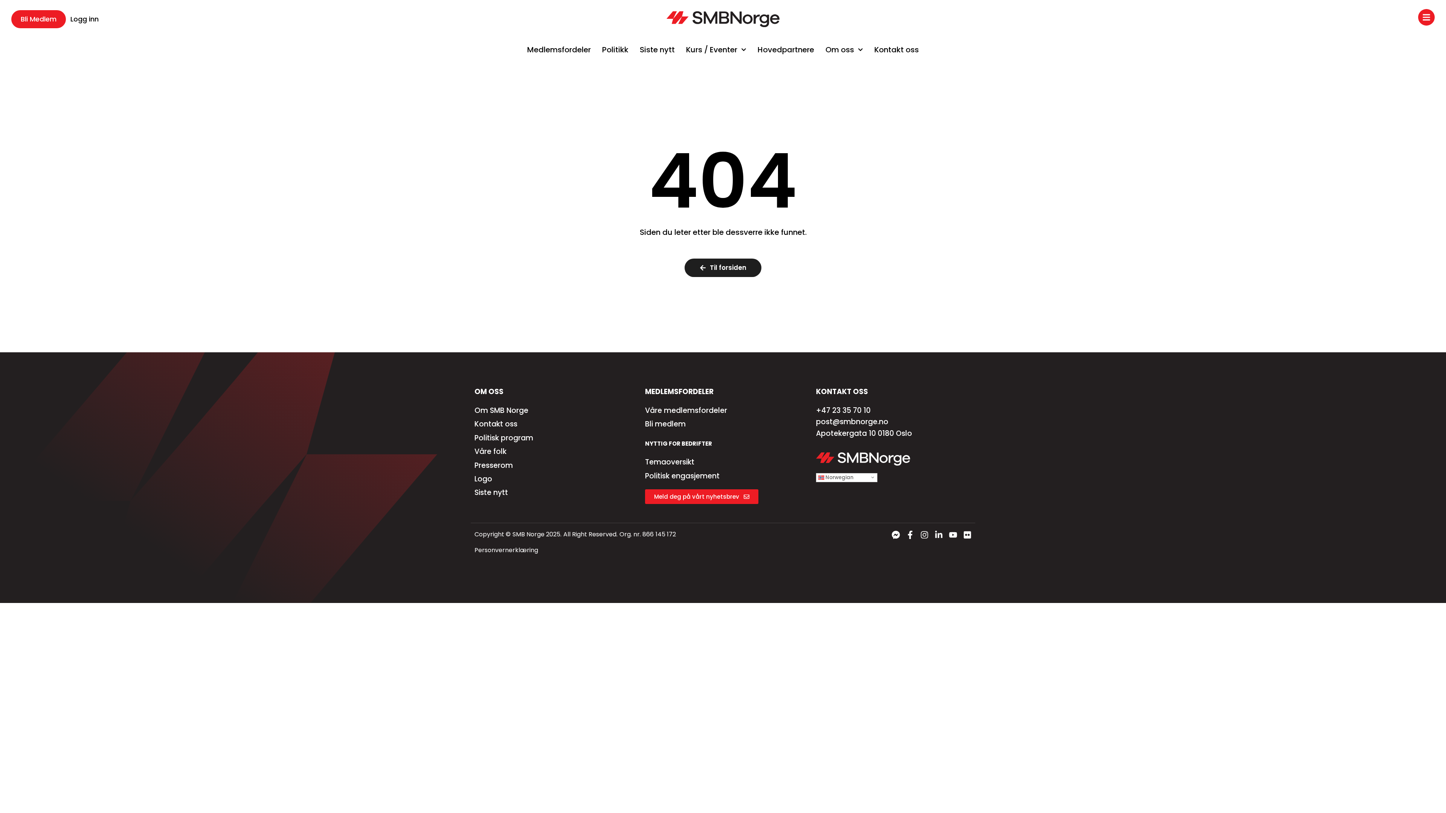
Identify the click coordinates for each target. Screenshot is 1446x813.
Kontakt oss (896, 49)
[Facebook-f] (910, 535)
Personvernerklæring (506, 550)
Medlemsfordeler (559, 49)
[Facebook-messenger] (896, 535)
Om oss (839, 49)
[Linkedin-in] (939, 535)
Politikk (615, 49)
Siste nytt (657, 49)
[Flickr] (967, 535)
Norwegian (838, 477)
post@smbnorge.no (852, 422)
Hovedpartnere (786, 49)
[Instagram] (924, 535)
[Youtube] (953, 535)
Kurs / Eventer (711, 49)
